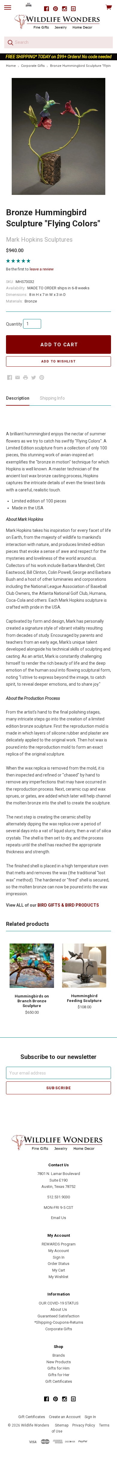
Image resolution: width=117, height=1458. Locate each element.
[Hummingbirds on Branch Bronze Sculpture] (32, 966)
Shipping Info (52, 398)
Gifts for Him (58, 1368)
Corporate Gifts (58, 1329)
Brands (58, 1355)
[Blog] (73, 9)
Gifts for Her (58, 1375)
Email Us (58, 1217)
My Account (58, 1250)
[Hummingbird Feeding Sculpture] (84, 965)
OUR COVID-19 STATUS (59, 1303)
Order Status (58, 1263)
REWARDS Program (59, 1244)
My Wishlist (58, 1277)
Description (17, 398)
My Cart (58, 1270)
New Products (58, 1362)
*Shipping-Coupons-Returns (58, 1322)
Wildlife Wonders (35, 1425)
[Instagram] (64, 9)
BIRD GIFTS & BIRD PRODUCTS (68, 905)
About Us (58, 1309)
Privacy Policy (83, 1425)
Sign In (58, 1257)
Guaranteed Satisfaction (59, 1316)
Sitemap (61, 1425)
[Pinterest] (55, 9)
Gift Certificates (58, 1381)
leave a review (42, 269)
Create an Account (65, 1417)
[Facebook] (46, 9)
